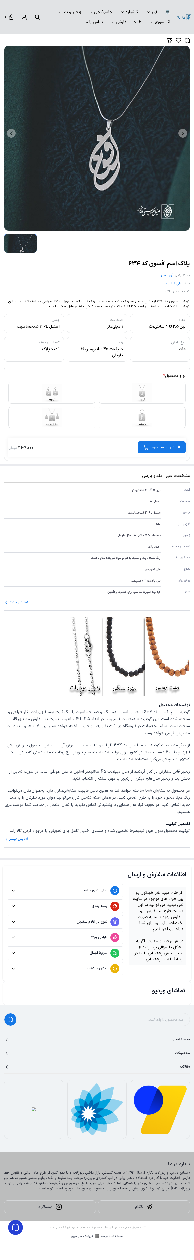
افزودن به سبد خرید (165, 447)
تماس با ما (93, 22)
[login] (24, 17)
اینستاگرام (45, 1206)
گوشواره (132, 12)
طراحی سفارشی (129, 22)
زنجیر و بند (72, 12)
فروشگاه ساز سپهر (82, 1236)
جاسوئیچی (103, 12)
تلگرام (139, 1206)
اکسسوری (162, 22)
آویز (154, 12)
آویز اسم (167, 275)
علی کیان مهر (172, 283)
